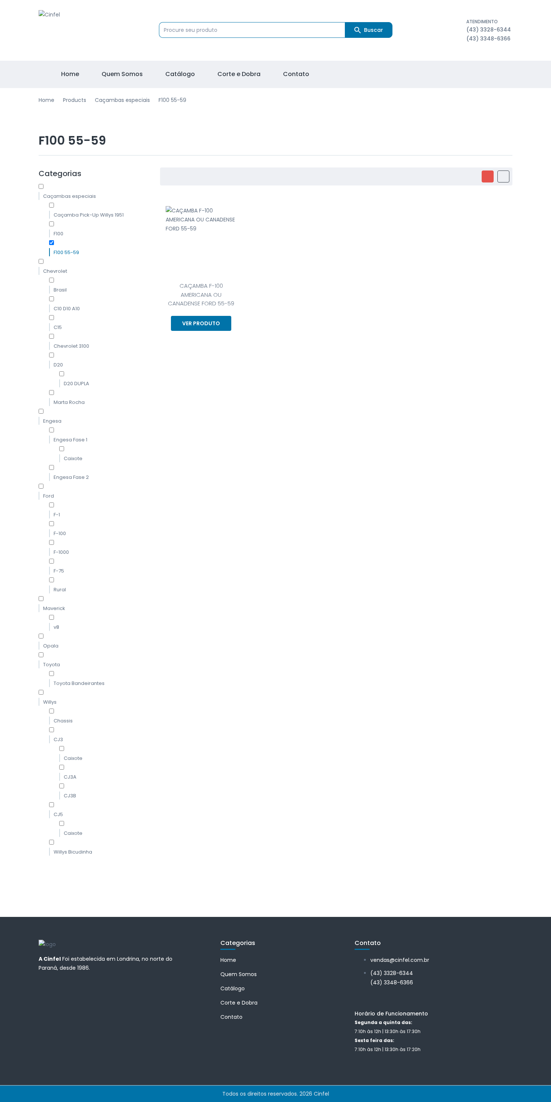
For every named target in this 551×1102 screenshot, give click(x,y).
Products (74, 100)
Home (46, 100)
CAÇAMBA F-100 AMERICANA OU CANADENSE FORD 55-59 (201, 294)
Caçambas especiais (122, 100)
